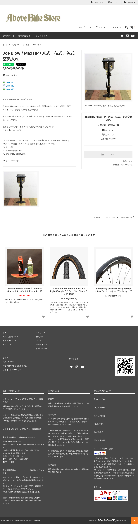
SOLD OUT (110, 154)
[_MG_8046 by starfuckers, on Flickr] (8, 89)
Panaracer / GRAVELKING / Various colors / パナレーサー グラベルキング (113, 290)
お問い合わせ (24, 36)
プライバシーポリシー (12, 369)
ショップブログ (40, 36)
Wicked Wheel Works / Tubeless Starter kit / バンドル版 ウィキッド (24, 290)
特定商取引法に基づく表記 (122, 165)
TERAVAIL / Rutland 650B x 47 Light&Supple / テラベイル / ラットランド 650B (68, 291)
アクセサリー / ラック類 (20, 45)
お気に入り (110, 134)
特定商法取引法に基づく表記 (15, 366)
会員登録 (129, 2)
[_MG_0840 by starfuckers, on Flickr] (8, 82)
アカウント (97, 2)
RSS (4, 362)
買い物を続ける (126, 217)
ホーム (5, 45)
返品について (127, 161)
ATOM (10, 362)
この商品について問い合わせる (104, 217)
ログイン (113, 2)
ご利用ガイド (9, 36)
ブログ (5, 358)
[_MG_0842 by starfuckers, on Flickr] (8, 86)
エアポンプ (37, 45)
